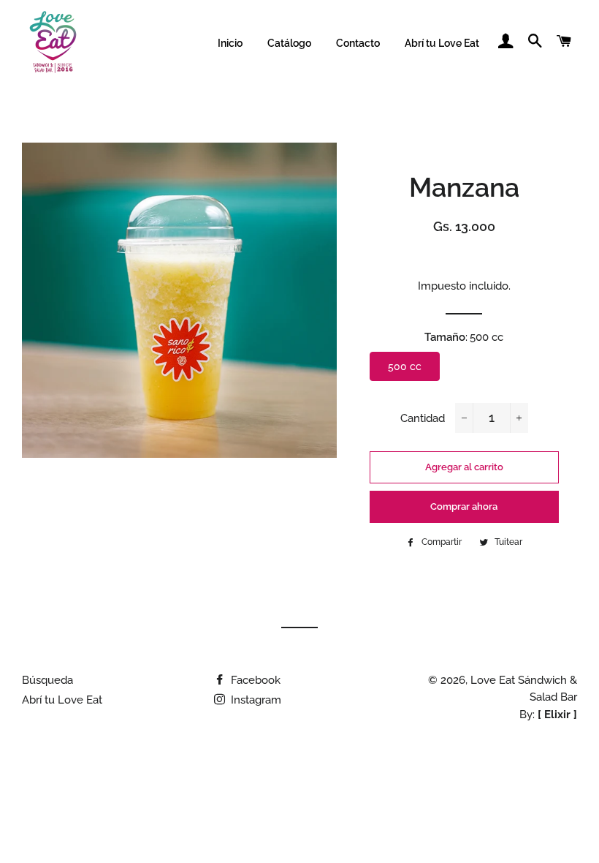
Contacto (358, 43)
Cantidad (422, 418)
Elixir (557, 714)
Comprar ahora (463, 506)
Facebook (254, 680)
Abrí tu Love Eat (442, 43)
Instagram (254, 699)
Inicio (230, 43)
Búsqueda (47, 680)
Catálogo (289, 43)
